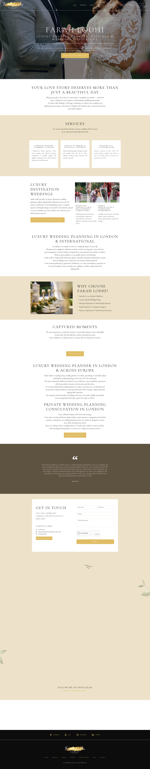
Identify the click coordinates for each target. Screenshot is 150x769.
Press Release (112, 5)
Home (74, 5)
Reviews (101, 5)
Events (92, 5)
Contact (131, 5)
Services (83, 5)
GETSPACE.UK (82, 762)
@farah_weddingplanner (75, 690)
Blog (122, 5)
